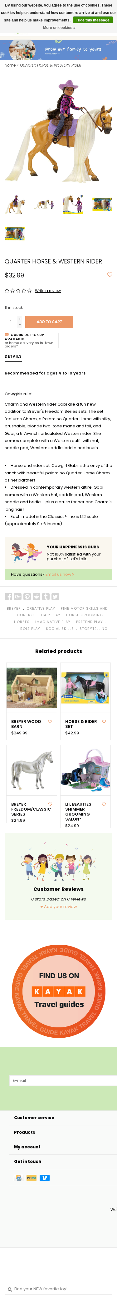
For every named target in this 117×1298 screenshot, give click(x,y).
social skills (60, 628)
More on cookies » (59, 28)
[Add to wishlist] (109, 275)
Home (10, 65)
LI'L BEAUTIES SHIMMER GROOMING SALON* (78, 812)
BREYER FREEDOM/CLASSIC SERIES (29, 809)
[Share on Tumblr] (46, 596)
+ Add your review (58, 907)
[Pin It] (27, 596)
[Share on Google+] (18, 596)
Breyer (14, 608)
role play (30, 628)
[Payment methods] (20, 1177)
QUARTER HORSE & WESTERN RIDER (50, 65)
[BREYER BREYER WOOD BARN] (32, 688)
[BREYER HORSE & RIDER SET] (86, 688)
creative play (41, 608)
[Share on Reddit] (36, 596)
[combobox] (58, 1289)
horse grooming (84, 614)
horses (22, 621)
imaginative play (53, 621)
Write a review (48, 290)
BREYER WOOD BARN (26, 724)
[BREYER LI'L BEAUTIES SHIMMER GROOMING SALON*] (86, 770)
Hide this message (93, 20)
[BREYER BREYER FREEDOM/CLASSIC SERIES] (32, 770)
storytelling (94, 628)
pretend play (89, 621)
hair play (51, 614)
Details (13, 356)
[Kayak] (59, 991)
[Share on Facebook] (8, 596)
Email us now (59, 574)
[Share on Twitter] (55, 596)
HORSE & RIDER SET (81, 724)
